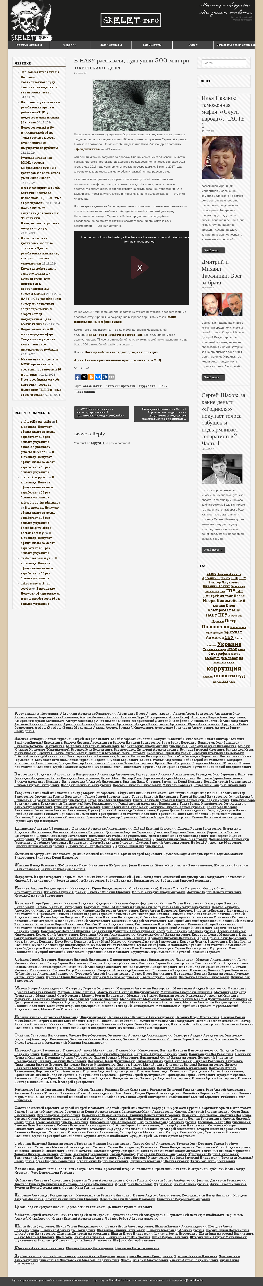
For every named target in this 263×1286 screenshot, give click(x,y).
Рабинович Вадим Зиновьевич (39, 1090)
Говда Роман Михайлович (201, 803)
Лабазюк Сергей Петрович (35, 960)
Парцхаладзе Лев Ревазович (211, 1054)
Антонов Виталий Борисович (38, 724)
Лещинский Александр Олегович (94, 967)
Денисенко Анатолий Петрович (78, 832)
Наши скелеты (111, 45)
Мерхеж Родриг (63, 1002)
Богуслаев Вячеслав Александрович (64, 760)
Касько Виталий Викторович (59, 907)
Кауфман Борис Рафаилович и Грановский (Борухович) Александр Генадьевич (147, 907)
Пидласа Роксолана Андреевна (218, 1061)
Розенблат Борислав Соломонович (210, 1093)
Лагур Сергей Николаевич (67, 963)
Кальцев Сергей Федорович (136, 903)
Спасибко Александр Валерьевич (62, 1129)
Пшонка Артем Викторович (214, 1078)
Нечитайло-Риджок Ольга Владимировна (135, 1024)
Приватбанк (238, 627)
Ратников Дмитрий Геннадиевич (177, 1090)
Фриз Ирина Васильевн (133, 1184)
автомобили (92, 386)
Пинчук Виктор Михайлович (140, 1064)
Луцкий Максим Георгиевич (115, 977)
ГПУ (230, 591)
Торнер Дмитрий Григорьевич (84, 1154)
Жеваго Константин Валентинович (183, 865)
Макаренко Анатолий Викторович (144, 988)
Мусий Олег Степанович (61, 1009)
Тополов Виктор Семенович (36, 1154)
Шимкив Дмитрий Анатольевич (83, 1233)
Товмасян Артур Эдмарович (116, 1151)
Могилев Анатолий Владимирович (211, 1002)
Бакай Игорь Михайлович (131, 739)
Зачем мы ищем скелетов (236, 45)
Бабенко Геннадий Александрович (42, 739)
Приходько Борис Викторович (190, 1075)
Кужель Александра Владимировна (60, 945)
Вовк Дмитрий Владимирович (229, 781)
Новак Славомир (45, 1028)
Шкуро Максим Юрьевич (34, 1237)
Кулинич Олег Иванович (136, 948)
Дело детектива (87, 149)
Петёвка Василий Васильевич (62, 1061)
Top (253, 1276)
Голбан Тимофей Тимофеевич (77, 807)
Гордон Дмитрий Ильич (226, 810)
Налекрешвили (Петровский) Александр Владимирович (60, 1017)
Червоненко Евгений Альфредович (138, 1215)
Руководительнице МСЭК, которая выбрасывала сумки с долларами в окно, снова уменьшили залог (40, 168)
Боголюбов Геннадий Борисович (192, 756)
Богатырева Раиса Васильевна (91, 756)
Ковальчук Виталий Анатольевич (82, 921)
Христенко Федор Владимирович (183, 1199)
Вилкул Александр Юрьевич (37, 781)
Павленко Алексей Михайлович (88, 1050)
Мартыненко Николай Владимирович (128, 992)
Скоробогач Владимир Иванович (62, 1122)
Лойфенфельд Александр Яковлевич (43, 973)
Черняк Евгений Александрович (77, 1218)
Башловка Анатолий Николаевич (92, 746)
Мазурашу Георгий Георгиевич (90, 988)
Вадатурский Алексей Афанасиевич (165, 774)
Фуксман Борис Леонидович (37, 1187)
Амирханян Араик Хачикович (39, 721)
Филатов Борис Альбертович (172, 1180)
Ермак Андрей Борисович (141, 854)
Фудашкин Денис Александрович (181, 1184)
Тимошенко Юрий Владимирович (223, 1147)
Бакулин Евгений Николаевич (178, 739)
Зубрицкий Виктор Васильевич (185, 880)
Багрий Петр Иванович (90, 739)
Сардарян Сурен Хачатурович (176, 1108)
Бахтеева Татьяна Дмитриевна (39, 746)
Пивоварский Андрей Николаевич (164, 1061)
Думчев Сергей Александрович (39, 846)
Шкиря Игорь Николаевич (132, 1233)
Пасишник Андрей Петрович (68, 1057)
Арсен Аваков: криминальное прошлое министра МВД (117, 360)
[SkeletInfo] (131, 20)
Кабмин (219, 605)
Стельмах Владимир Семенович (40, 1132)
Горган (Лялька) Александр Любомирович (121, 810)
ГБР (222, 591)
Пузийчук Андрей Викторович (165, 1078)
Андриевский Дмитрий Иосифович (160, 721)
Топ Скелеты (152, 45)
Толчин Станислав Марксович (226, 1151)
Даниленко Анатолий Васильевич (42, 828)
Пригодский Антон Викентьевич (216, 1071)
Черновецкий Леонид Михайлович (195, 1215)
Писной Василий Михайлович (79, 1068)
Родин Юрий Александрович (158, 1093)
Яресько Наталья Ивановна (195, 1256)
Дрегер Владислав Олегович (112, 842)
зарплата (219, 662)
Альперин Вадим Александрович (218, 717)
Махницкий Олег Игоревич (58, 995)
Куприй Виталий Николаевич (59, 952)
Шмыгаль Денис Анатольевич (80, 1237)
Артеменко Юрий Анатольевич (195, 724)
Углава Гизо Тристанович (35, 1169)
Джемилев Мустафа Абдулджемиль (118, 836)
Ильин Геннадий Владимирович (158, 892)
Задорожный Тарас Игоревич (37, 877)
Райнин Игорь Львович (84, 1090)
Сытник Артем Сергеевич (174, 1136)
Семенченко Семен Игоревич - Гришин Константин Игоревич (131, 1115)
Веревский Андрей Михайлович (169, 778)
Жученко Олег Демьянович (63, 869)
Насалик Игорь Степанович (197, 1017)
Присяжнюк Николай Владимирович (44, 1075)
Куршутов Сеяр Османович (153, 952)
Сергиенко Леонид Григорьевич (196, 1118)
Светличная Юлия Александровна (92, 1111)
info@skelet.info (191, 1280)
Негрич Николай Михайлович (111, 1021)
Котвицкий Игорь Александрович (107, 934)
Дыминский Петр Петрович (88, 846)
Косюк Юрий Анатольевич (57, 934)
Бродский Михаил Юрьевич (215, 763)
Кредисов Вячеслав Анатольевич (74, 938)
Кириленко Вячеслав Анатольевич (110, 910)
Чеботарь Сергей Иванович (36, 1215)
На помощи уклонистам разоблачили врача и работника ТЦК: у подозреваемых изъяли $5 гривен (40, 112)
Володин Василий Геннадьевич (86, 785)
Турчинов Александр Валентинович (159, 1161)
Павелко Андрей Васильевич (37, 1050)
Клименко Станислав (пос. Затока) (141, 914)
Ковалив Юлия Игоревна (33, 921)
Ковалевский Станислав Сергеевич (220, 917)
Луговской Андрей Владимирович (102, 973)
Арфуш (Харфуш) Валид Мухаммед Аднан (69, 727)
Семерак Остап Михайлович (37, 1118)
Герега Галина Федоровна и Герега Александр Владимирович (181, 800)
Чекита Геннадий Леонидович (84, 1215)
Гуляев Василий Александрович (218, 817)
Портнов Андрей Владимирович (109, 1071)
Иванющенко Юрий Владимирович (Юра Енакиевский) (114, 888)
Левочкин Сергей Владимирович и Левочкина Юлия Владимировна (193, 963)
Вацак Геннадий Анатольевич (75, 778)
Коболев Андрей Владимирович (165, 917)
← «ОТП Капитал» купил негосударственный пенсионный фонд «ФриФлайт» (100, 412)
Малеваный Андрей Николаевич (199, 988)
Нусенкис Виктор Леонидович (142, 1028)
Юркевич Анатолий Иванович (39, 1248)
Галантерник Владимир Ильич (192, 793)
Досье (239, 595)
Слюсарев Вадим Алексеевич (113, 1122)
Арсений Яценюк (216, 578)
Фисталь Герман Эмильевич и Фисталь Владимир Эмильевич (63, 1184)
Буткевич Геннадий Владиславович (222, 767)
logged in (98, 443)
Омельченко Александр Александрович (140, 1035)
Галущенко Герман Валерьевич (59, 796)
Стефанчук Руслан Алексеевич (93, 1132)
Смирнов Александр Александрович (166, 1122)
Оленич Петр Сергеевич (87, 1035)
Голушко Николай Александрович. (177, 807)
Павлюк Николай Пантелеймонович (189, 1050)
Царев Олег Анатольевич (85, 1207)
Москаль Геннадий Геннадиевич (127, 1006)
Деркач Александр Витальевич (62, 836)
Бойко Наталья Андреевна (161, 760)
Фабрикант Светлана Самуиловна (42, 1180)
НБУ (222, 615)
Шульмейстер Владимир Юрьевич (42, 1240)
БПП (234, 578)
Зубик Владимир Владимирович (132, 880)
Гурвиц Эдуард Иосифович (36, 821)
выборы (212, 658)
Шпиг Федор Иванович (170, 1237)
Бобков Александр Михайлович (40, 756)
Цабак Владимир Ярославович (39, 1207)
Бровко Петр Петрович (173, 763)
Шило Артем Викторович (34, 1233)
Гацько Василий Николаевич (155, 796)
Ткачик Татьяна (79, 1151)
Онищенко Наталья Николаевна (95, 1039)
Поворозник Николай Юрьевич (130, 1068)
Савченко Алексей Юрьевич (36, 1108)
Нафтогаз (235, 615)
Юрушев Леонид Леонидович (89, 1248)
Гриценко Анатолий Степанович (58, 817)
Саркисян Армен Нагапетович (226, 1108)
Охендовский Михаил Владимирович (76, 1042)
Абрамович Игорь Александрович (144, 713)
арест (241, 649)
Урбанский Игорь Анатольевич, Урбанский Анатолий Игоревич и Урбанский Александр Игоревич (129, 1170)
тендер (228, 681)
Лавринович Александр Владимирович (142, 960)
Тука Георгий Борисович (55, 1161)
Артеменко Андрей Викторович (142, 724)
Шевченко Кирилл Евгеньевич (121, 1230)
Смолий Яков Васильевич (34, 1125)
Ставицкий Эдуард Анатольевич (117, 1129)
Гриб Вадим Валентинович (36, 814)
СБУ (229, 637)
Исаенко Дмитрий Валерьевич (38, 895)
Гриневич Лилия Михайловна (183, 814)
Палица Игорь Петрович (60, 1054)
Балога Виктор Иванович (224, 739)
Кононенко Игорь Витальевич (212, 924)
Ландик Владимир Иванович (113, 963)
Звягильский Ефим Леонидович (135, 877)
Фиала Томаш (136, 1180)
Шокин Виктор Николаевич (128, 1237)
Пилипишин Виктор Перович (38, 1064)
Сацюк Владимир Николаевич (38, 1111)
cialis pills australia (36, 421)
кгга (230, 662)
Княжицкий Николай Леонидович (110, 917)
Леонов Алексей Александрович (40, 967)
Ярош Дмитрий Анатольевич (144, 1260)
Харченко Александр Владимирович (44, 1195)
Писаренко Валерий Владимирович (194, 1064)
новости (224, 675)
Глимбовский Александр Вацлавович (148, 803)
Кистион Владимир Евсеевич (202, 910)
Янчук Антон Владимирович (101, 1256)
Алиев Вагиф (179, 717)
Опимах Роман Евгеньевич (144, 1039)
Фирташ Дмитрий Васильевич (221, 1180)
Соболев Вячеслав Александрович (84, 1125)
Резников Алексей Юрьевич (36, 1093)
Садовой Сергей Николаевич (128, 1108)
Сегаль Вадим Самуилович (58, 1115)
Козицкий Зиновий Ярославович (194, 921)
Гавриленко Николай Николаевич (41, 793)
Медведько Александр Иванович (212, 995)
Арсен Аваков (229, 574)
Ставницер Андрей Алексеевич (170, 1129)
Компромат (219, 609)
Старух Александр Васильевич (222, 1129)
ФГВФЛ (232, 649)
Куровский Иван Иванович (107, 952)
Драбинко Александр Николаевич (61, 842)
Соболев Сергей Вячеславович (135, 1125)
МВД (236, 610)
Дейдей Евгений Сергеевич (154, 828)
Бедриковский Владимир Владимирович (154, 746)
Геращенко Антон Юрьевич (109, 800)
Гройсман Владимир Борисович (112, 817)
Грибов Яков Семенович (78, 814)
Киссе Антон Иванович (158, 910)
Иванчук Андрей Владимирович (41, 888)
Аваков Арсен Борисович (193, 713)
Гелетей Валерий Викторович (203, 796)
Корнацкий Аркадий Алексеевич (185, 928)
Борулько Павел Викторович (130, 763)
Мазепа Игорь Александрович (39, 988)
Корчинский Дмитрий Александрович (123, 931)
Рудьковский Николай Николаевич (75, 1097)
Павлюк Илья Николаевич (137, 1050)
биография (219, 653)
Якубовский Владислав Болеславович (45, 1256)
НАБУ (163, 386)
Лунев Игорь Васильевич (152, 973)
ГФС (239, 591)
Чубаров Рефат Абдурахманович (131, 1218)
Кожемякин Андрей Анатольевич (139, 921)
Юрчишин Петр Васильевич (137, 1248)
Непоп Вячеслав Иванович (217, 1021)
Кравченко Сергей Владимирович (163, 934)
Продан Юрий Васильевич (56, 1078)
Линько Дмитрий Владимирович (150, 967)
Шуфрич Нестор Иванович (134, 1240)
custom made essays (35, 558)
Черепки (69, 45)
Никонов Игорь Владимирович (195, 1024)
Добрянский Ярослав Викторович (180, 839)
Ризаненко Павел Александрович (87, 1093)
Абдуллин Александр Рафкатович (88, 713)
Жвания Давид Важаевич (35, 865)
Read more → (213, 250)
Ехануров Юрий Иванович (57, 857)
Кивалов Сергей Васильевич (58, 910)
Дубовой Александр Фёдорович (216, 842)
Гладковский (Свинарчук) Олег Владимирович (79, 803)
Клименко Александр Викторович (84, 914)
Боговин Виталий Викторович (141, 756)
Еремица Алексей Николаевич (96, 854)
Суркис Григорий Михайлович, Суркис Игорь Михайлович (80, 1136)
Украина (229, 643)
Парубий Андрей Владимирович (160, 1054)
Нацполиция (85, 391)
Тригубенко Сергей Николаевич (213, 1154)
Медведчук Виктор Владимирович (155, 995)
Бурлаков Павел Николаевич (118, 767)
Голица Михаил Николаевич (125, 807)
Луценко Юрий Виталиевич (68, 977)
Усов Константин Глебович (52, 1172)
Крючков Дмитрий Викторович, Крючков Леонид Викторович (177, 941)
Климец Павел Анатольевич (193, 914)
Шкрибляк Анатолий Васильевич (226, 1233)
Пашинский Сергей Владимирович (168, 1057)
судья (217, 681)
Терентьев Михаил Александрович (63, 1147)
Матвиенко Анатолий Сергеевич (186, 992)
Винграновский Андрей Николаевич (91, 781)
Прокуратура (214, 632)
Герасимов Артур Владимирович (60, 800)
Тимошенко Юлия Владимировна (167, 1147)
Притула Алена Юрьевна (96, 1075)
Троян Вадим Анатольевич (94, 1157)
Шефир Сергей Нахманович (227, 1230)
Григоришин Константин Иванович (128, 814)
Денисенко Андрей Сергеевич (128, 832)
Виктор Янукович (224, 582)
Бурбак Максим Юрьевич (73, 767)
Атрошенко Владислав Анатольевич (184, 727)
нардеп (208, 676)
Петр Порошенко (219, 623)
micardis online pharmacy (40, 502)
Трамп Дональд (122, 1154)
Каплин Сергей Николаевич (181, 903)
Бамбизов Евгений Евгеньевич (38, 742)
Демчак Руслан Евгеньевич (199, 828)
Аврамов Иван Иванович (58, 717)
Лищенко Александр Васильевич (123, 970)
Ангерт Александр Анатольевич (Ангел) (98, 721)
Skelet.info (115, 1280)
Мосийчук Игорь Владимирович (73, 1006)
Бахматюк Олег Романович (220, 742)
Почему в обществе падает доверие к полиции (121, 352)
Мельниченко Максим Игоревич (146, 999)
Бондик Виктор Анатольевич (82, 763)
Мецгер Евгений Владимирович (103, 1002)
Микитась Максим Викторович (155, 1002)
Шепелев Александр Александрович (175, 1230)
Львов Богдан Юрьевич (158, 977)
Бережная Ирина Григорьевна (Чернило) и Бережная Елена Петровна (91, 753)
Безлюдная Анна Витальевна (212, 746)
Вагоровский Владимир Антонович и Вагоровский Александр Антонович (74, 774)
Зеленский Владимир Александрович (193, 877)
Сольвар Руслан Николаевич (183, 1125)
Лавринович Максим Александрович (205, 960)
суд (240, 675)
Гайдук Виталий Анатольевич (141, 793)
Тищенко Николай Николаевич (39, 1151)
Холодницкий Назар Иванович (207, 1195)
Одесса (218, 621)
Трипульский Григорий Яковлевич (42, 1157)
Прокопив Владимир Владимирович (108, 1078)
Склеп (193, 45)
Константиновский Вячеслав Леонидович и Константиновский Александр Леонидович (85, 928)
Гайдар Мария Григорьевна (93, 793)
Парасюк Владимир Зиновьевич (107, 1054)
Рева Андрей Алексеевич (225, 1090)
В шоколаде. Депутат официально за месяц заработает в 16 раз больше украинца (39, 432)
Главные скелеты (28, 45)
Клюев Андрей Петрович (60, 917)
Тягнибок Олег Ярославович (212, 1161)
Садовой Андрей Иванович (82, 1108)
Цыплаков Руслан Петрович (129, 1207)
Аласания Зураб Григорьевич (143, 717)
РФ (226, 632)
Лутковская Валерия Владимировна (203, 973)
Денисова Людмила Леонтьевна (179, 832)
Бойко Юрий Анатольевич (204, 760)
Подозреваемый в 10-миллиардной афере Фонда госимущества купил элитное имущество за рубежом (39, 137)
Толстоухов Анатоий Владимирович (170, 1151)
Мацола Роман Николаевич (104, 995)
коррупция (147, 386)
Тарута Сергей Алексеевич (154, 1144)
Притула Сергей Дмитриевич (141, 1075)
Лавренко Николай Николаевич (83, 960)
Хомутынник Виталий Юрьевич (71, 1199)
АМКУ (212, 574)
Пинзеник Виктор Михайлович (89, 1064)
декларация (231, 658)
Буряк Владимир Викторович (167, 767)
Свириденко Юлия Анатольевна (147, 1111)
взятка (235, 653)
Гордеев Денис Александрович (181, 810)
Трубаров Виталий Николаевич (143, 1157)
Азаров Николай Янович (99, 717)
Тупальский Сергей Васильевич (102, 1161)
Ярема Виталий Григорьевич (150, 1256)
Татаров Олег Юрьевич (194, 1144)
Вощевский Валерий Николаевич (220, 785)
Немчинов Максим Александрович (165, 1021)
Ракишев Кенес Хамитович (126, 1090)
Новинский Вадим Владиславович (88, 1028)
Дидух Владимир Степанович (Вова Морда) (71, 839)
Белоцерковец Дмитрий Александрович (146, 749)
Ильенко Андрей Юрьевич (65, 892)
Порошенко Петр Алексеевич (58, 1071)
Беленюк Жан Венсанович (91, 749)
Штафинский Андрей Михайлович (218, 1237)
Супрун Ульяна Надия (184, 1132)
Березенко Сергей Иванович (169, 753)
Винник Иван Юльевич (141, 781)
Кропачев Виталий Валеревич (172, 938)
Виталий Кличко (216, 586)
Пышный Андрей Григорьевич (69, 1082)
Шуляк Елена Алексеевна (91, 1240)
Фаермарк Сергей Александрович (98, 1180)
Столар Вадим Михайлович (142, 1132)
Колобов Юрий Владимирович (109, 924)
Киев (230, 605)
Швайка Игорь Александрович (128, 1226)
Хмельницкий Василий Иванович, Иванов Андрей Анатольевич (128, 1195)
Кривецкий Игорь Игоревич (124, 938)
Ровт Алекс (124, 1093)
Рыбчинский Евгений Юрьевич (194, 1097)
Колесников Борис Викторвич (59, 924)
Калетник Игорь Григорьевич (38, 903)
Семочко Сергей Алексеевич (84, 1118)
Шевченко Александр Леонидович (67, 1230)
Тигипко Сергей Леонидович (116, 1147)
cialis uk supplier (34, 477)
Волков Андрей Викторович (36, 785)
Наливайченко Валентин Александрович (140, 1017)
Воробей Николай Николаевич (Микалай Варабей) (152, 785)
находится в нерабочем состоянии (114, 335)
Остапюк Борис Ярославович (190, 1039)
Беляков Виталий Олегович (202, 749)
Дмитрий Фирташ (218, 596)
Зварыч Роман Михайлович (85, 877)
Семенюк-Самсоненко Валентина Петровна (216, 1115)
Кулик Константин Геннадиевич (87, 948)
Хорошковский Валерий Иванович (127, 1199)
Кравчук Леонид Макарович (214, 934)
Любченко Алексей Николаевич (204, 977)
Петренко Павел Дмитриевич (111, 1061)
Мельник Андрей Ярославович (93, 999)
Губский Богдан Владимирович (164, 817)
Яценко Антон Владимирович (194, 1260)
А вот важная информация (36, 713)
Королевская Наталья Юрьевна (65, 931)
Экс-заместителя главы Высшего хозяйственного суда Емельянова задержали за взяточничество (40, 82)
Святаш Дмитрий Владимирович (202, 1111)
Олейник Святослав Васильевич (40, 1035)
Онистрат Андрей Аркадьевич (198, 1035)
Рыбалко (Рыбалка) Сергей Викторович (136, 1097)
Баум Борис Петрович (178, 742)
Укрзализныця (214, 649)
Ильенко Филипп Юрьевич (108, 892)
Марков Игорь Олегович (77, 992)
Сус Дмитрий (141, 1136)
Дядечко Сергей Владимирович (138, 846)
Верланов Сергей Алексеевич (219, 778)
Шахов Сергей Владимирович (79, 1226)
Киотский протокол (120, 386)
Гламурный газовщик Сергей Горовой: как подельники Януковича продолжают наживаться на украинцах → (164, 414)
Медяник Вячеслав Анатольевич (40, 999)
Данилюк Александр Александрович (102, 828)
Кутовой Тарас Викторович (198, 952)
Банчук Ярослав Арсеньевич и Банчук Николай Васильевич (112, 742)
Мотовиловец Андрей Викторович (183, 1006)
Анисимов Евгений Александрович (219, 721)
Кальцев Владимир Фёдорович (89, 903)
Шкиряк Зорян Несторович (175, 1233)
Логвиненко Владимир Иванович (179, 970)
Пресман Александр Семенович (162, 1071)
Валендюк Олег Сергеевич (216, 774)
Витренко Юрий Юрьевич (182, 781)
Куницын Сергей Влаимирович (183, 948)
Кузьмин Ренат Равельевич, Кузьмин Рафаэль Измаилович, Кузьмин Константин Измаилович (168, 945)
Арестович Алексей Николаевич (89, 724)
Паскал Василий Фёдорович (115, 1057)
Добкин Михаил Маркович (129, 839)
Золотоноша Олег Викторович (80, 880)
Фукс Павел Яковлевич (228, 1184)
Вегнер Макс (110, 778)
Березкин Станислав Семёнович (218, 753)
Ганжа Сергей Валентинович (107, 796)
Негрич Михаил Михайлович (61, 1021)
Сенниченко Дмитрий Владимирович (138, 1118)
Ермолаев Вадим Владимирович (190, 854)
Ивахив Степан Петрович (180, 888)
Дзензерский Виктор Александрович (178, 836)
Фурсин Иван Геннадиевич (83, 1187)
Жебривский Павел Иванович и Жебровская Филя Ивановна (105, 865)
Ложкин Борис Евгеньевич (228, 970)
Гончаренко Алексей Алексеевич (60, 810)
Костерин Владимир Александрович (186, 931)
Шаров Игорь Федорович (34, 1226)
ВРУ (242, 578)
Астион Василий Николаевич (129, 727)
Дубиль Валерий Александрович (162, 842)
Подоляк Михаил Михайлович (182, 1068)
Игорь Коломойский (224, 600)
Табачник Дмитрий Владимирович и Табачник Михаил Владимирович (73, 1144)
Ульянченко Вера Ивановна (80, 1169)
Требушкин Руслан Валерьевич (162, 1154)
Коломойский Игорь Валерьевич (160, 924)
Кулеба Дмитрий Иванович (36, 948)
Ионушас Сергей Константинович (214, 892)
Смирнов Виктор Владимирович (224, 1122)
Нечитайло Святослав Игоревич (74, 1024)
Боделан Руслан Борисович (116, 760)
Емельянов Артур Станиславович (42, 854)
